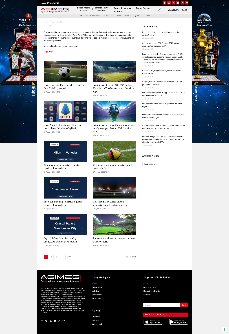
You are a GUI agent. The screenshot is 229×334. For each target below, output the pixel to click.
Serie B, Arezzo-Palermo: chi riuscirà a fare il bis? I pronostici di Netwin (163, 83)
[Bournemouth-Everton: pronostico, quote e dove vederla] (114, 224)
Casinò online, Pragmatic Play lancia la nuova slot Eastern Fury (162, 72)
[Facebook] (164, 3)
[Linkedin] (173, 3)
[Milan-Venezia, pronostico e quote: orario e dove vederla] (65, 151)
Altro (148, 16)
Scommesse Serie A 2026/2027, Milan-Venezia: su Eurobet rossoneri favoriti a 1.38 (113, 88)
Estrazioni (128, 16)
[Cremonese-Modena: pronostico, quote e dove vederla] (114, 151)
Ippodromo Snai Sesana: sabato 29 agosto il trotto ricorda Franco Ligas (163, 116)
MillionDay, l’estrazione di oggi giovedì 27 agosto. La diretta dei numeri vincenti (163, 94)
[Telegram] (178, 3)
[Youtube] (186, 3)
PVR (112, 16)
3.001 (69, 257)
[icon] (153, 324)
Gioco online (95, 16)
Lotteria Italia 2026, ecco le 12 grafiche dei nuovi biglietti (162, 105)
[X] (182, 3)
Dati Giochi (83, 16)
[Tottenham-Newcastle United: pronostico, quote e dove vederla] (114, 188)
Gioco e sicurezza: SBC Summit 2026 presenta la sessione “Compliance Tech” (162, 44)
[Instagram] (169, 3)
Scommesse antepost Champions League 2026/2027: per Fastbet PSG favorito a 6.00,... (114, 128)
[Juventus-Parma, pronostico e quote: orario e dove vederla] (65, 188)
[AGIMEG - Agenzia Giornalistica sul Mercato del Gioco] (55, 10)
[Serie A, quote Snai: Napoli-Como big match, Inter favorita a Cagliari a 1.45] (65, 111)
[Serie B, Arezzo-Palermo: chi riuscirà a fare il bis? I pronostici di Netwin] (65, 71)
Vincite (105, 16)
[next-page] (76, 257)
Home (46, 22)
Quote (137, 16)
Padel (119, 16)
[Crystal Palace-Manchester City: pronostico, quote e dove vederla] (65, 224)
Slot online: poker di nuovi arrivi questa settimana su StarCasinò (162, 33)
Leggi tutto (48, 52)
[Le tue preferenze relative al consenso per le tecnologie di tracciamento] (224, 329)
